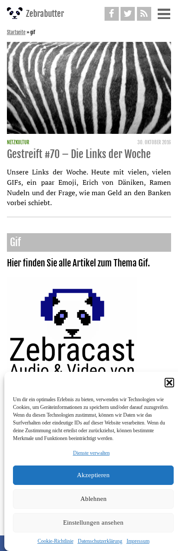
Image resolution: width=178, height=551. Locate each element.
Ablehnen (93, 498)
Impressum (138, 541)
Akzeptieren (93, 475)
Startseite (16, 32)
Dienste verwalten (91, 453)
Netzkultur (18, 142)
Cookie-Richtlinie (55, 541)
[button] (169, 382)
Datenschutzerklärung (100, 541)
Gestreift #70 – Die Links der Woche (79, 154)
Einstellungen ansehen (93, 522)
